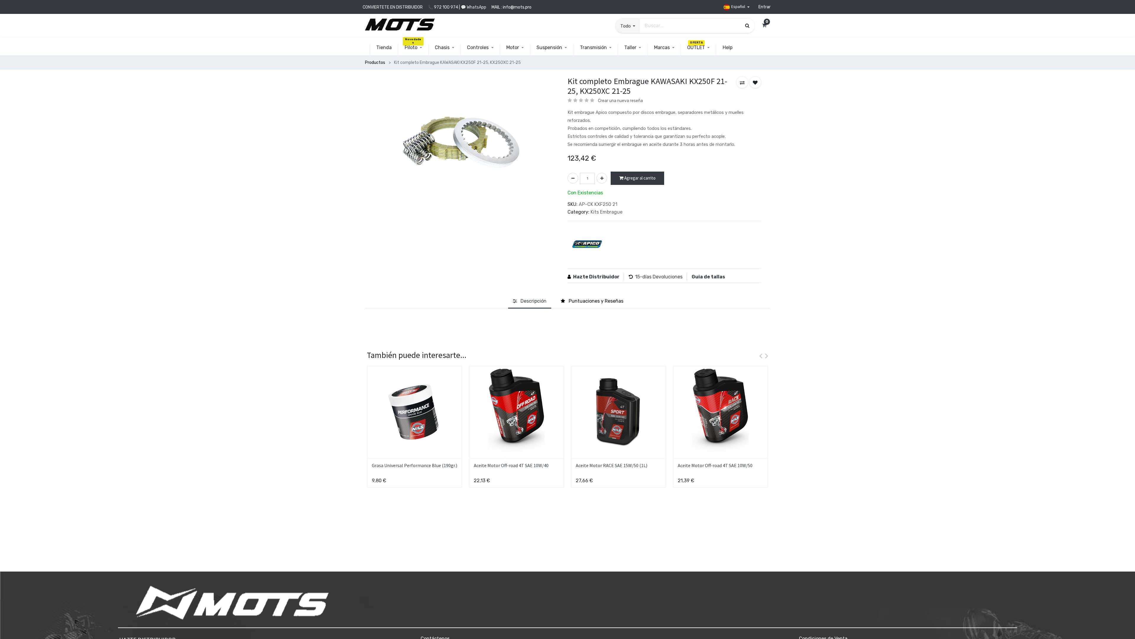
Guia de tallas (708, 277)
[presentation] (759, 356)
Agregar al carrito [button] (639, 178)
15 (637, 277)
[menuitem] (384, 47)
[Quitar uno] (573, 178)
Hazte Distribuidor (596, 277)
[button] (628, 26)
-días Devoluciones (661, 277)
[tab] (529, 301)
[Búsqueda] (747, 25)
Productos (375, 62)
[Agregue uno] (601, 178)
